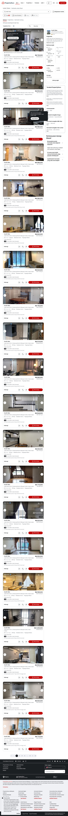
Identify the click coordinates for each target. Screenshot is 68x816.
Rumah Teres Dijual (22, 796)
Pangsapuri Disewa (38, 794)
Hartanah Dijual (22, 791)
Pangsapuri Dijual (22, 794)
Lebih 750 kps (49, 129)
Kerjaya (4, 770)
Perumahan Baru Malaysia (56, 791)
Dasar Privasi (25, 813)
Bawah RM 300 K (58, 116)
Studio (48, 123)
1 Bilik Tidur (52, 123)
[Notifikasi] (57, 3)
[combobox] (26, 11)
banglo (56, 94)
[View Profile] (10, 30)
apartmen (49, 94)
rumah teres (53, 93)
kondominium (59, 93)
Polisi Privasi (15, 804)
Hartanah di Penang (38, 807)
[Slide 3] (22, 49)
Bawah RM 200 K (50, 116)
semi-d (52, 94)
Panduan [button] (37, 3)
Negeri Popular (37, 802)
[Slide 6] (25, 49)
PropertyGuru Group (8, 765)
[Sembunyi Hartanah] (39, 31)
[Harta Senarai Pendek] (42, 31)
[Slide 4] (23, 49)
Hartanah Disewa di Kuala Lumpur (25, 803)
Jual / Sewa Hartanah (54, 805)
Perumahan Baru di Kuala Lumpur (57, 794)
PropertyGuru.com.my (7, 781)
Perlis (48, 110)
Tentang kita (5, 766)
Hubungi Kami (20, 765)
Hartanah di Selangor (38, 805)
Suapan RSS (52, 807)
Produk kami (5, 768)
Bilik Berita (19, 766)
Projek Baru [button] (29, 3)
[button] (5, 20)
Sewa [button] (22, 3)
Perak (51, 110)
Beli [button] (17, 3)
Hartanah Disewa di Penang (24, 805)
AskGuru (5, 793)
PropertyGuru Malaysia (8, 791)
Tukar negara (48, 765)
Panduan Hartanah (7, 794)
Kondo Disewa (37, 793)
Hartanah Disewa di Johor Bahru (25, 807)
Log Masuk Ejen (53, 803)
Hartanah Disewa (38, 791)
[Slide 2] (21, 588)
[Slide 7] (26, 49)
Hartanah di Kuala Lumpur (39, 803)
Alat (51, 802)
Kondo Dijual (21, 793)
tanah (61, 94)
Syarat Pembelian (33, 813)
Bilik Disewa (36, 796)
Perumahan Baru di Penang (55, 796)
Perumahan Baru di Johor (55, 793)
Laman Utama (6, 8)
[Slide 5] (24, 49)
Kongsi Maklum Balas (21, 768)
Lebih (42, 3)
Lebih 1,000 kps (56, 129)
